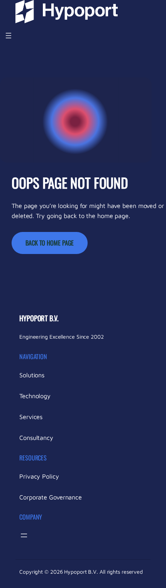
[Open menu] (8, 35)
